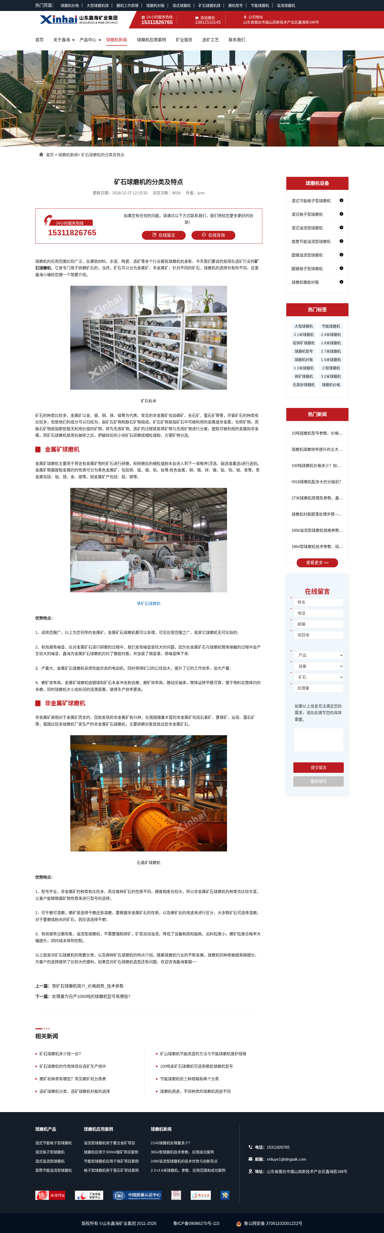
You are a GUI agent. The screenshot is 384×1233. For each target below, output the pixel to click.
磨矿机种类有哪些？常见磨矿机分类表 (72, 1079)
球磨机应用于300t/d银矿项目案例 (111, 1152)
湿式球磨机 (181, 5)
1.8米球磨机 (331, 343)
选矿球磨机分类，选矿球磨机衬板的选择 (74, 1091)
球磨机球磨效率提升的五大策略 (319, 449)
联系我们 (237, 40)
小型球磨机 (331, 368)
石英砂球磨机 (304, 385)
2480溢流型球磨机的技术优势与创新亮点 (184, 1161)
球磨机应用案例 (151, 40)
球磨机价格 (70, 5)
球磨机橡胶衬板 (305, 282)
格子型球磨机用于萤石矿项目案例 (111, 1170)
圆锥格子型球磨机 (307, 268)
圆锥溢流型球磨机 (307, 255)
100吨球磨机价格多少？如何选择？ (322, 465)
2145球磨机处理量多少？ (171, 1143)
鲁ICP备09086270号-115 (196, 1223)
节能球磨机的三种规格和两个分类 (189, 1079)
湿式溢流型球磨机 (307, 228)
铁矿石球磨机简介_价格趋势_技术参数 (88, 986)
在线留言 (167, 235)
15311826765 (72, 232)
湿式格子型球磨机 (307, 214)
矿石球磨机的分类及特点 (102, 155)
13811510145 (208, 22)
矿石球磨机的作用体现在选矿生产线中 (72, 1066)
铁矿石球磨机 (148, 603)
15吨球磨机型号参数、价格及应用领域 (325, 433)
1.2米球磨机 (304, 368)
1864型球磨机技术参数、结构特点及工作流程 (331, 546)
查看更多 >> (317, 562)
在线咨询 (216, 235)
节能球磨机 (260, 5)
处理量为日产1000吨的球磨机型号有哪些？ (92, 996)
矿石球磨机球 (209, 5)
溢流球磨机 (286, 5)
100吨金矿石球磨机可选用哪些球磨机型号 (196, 1066)
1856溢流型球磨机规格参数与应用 (321, 530)
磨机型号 (235, 5)
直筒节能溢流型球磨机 (311, 241)
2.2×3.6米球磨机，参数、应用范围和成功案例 (188, 1170)
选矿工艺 (210, 40)
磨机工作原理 (127, 5)
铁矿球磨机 (304, 376)
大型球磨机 (304, 326)
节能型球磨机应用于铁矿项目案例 (111, 1161)
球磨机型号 (304, 351)
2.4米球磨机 (331, 334)
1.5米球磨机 (331, 360)
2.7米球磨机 (331, 351)
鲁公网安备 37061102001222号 (273, 1223)
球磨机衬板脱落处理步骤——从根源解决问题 (331, 514)
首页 (39, 40)
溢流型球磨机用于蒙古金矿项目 (109, 1143)
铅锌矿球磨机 (304, 343)
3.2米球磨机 (331, 376)
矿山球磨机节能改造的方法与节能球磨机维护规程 (203, 1053)
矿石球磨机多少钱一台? (60, 1053)
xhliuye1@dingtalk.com (286, 1159)
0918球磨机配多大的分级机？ (317, 482)
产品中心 (88, 40)
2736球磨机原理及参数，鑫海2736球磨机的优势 (333, 498)
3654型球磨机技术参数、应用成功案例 (182, 1152)
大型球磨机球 (98, 5)
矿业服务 (184, 40)
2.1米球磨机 (304, 334)
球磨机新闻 (116, 40)
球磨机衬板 (155, 5)
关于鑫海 (61, 40)
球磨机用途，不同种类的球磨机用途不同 (195, 1091)
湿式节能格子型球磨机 (311, 200)
